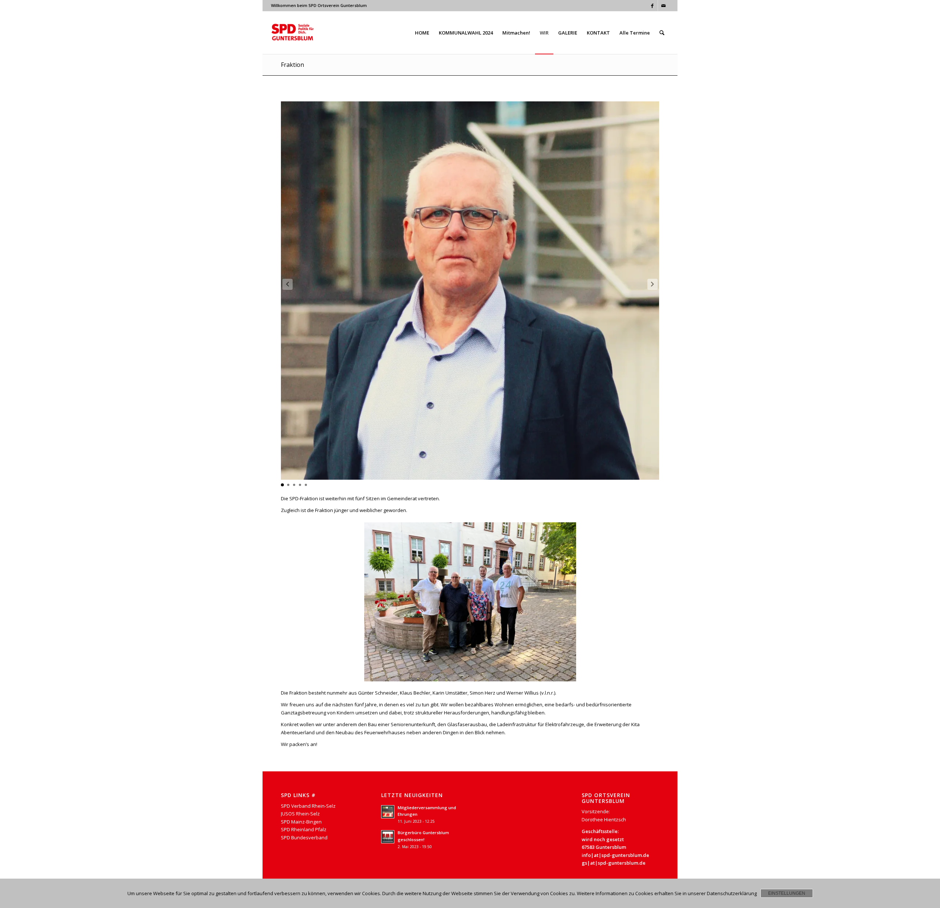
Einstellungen (786, 893)
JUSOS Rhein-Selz (300, 813)
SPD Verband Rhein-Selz (308, 806)
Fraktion (292, 65)
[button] (652, 284)
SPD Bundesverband (304, 837)
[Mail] (663, 5)
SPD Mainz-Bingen (301, 821)
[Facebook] (652, 5)
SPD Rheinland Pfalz (303, 829)
